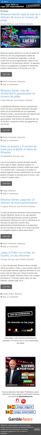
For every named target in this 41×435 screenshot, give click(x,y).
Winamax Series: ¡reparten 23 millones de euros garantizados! (18, 201)
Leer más (6, 74)
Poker (5, 81)
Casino (5, 294)
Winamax (21, 81)
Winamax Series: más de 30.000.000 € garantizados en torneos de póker (17, 93)
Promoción (12, 81)
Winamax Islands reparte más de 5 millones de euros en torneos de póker (20, 17)
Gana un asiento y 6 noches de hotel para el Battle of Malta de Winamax (18, 149)
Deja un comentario (10, 84)
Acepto (37, 429)
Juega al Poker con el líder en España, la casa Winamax (17, 254)
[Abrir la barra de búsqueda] (38, 1)
